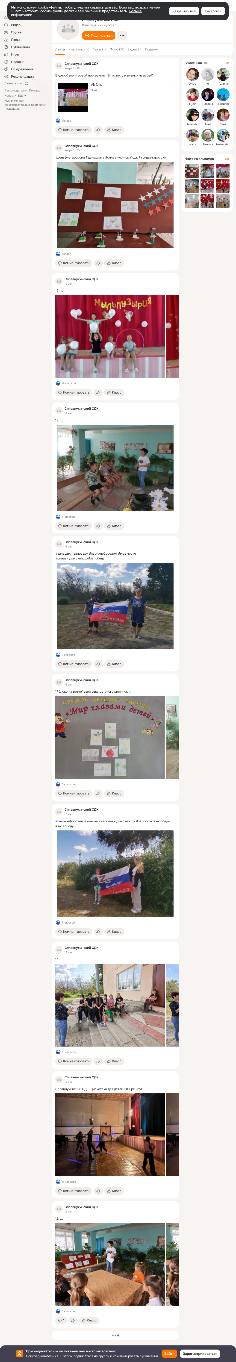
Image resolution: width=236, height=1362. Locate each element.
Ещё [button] (21, 95)
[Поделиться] (98, 130)
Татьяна (208, 144)
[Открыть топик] (115, 75)
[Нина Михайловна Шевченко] (192, 115)
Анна (208, 124)
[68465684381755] (59, 66)
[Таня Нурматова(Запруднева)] (223, 115)
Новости (10, 95)
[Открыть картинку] (110, 336)
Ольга (193, 83)
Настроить (213, 11)
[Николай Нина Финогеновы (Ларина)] (223, 135)
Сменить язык (14, 83)
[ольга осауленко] (192, 135)
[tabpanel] (115, 693)
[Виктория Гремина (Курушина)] (223, 94)
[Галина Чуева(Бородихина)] (223, 74)
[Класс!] (58, 121)
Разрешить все (184, 11)
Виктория (223, 104)
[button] (98, 35)
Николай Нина (225, 144)
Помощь (34, 90)
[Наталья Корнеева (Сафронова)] (207, 94)
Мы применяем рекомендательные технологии (25, 105)
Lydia (192, 104)
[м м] (207, 74)
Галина (223, 83)
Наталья (207, 104)
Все (227, 63)
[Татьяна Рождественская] (207, 135)
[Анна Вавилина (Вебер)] (207, 115)
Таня (223, 124)
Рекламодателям (16, 90)
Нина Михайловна (198, 124)
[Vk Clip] (115, 97)
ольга (192, 144)
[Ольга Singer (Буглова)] (192, 74)
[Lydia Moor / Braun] (192, 94)
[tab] (60, 49)
